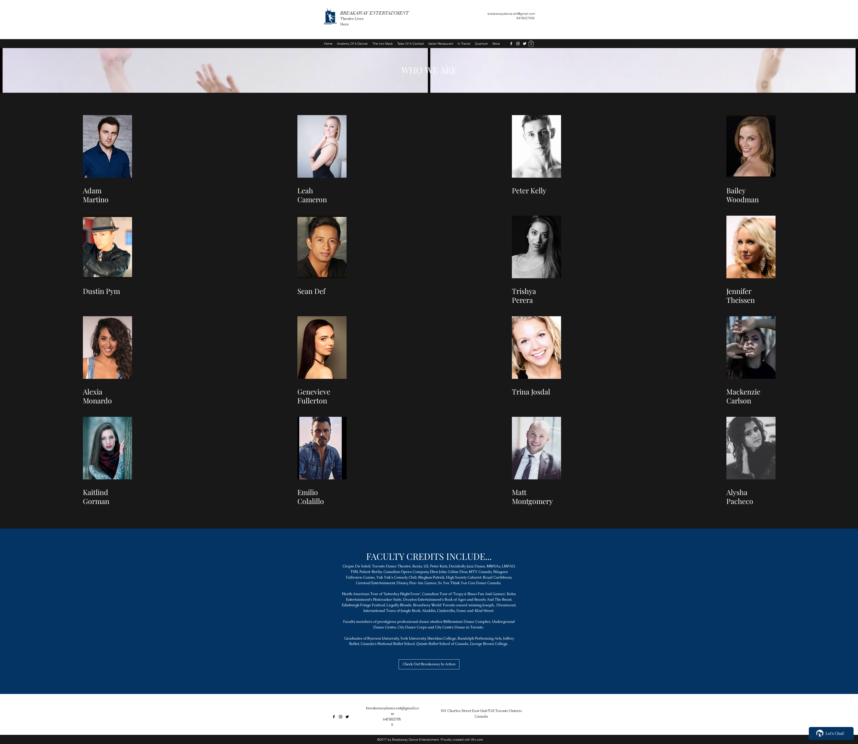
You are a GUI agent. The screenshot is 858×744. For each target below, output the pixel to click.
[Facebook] (511, 43)
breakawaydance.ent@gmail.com (511, 14)
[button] (531, 43)
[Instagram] (518, 43)
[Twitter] (524, 43)
